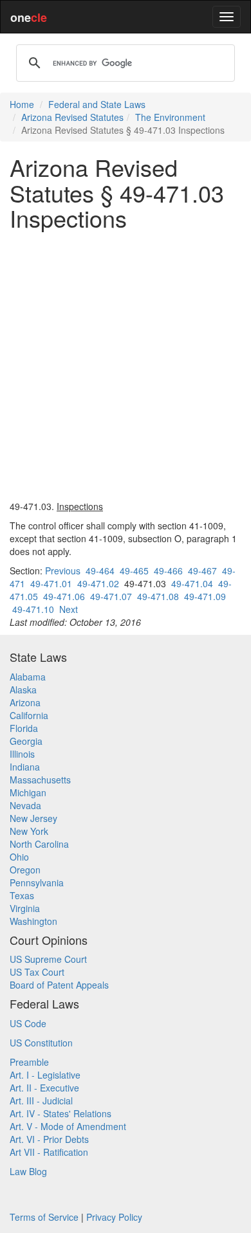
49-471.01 (51, 583)
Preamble (29, 1061)
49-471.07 (111, 596)
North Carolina (39, 843)
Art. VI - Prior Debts (49, 1139)
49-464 (100, 570)
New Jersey (33, 818)
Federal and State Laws (96, 104)
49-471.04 (192, 583)
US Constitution (41, 1042)
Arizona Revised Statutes (72, 117)
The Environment (170, 117)
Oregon (25, 869)
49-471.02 (98, 583)
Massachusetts (40, 779)
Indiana (25, 766)
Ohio (19, 856)
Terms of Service (44, 1216)
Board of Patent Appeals (59, 984)
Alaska (23, 689)
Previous (62, 570)
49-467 (202, 570)
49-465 (134, 570)
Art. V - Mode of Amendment (68, 1126)
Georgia (26, 741)
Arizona (25, 702)
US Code (28, 1023)
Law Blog (28, 1171)
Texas (22, 895)
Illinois (22, 753)
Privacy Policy (114, 1216)
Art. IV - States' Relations (60, 1113)
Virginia (25, 908)
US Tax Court (37, 971)
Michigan (28, 792)
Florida (24, 728)
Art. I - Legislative (45, 1074)
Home (22, 104)
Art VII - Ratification (49, 1152)
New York (29, 831)
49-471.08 (158, 596)
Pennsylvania (37, 882)
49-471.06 (64, 596)
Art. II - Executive (44, 1087)
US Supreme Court (48, 959)
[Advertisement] (125, 365)
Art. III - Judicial (41, 1100)
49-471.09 (205, 596)
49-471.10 (33, 609)
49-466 (168, 570)
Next (68, 609)
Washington (33, 921)
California (29, 715)
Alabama (28, 676)
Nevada (25, 805)
